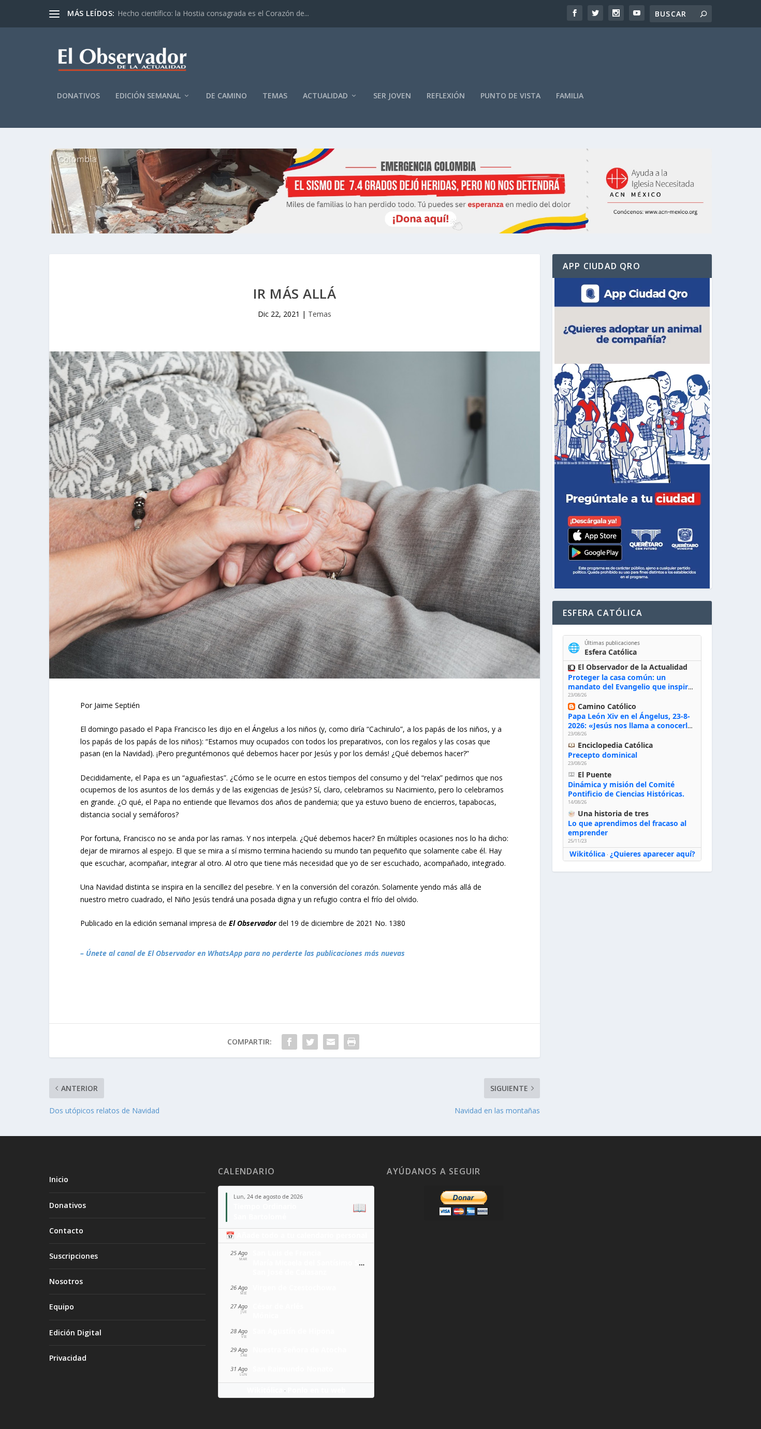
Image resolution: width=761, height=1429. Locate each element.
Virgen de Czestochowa (294, 1287)
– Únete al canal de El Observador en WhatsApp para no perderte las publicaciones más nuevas (242, 953)
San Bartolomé (259, 1216)
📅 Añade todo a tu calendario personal (296, 1235)
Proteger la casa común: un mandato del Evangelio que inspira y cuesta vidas (630, 686)
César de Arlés (278, 1306)
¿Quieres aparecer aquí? (652, 854)
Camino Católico (607, 706)
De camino (226, 96)
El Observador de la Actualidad (632, 667)
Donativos (78, 96)
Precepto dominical (602, 755)
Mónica (266, 1315)
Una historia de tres (613, 813)
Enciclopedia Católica (615, 745)
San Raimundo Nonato (293, 1369)
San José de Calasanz (290, 1272)
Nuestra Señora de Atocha (299, 1349)
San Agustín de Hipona (293, 1331)
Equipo (61, 1307)
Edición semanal (148, 96)
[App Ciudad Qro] (632, 433)
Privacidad (67, 1358)
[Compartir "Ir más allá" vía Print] (351, 1042)
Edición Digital (75, 1332)
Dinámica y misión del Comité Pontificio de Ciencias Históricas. (626, 789)
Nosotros (66, 1281)
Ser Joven (392, 96)
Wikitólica (587, 854)
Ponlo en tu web (316, 1390)
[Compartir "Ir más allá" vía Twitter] (310, 1042)
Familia (569, 96)
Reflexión (446, 96)
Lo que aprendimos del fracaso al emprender (627, 827)
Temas (274, 96)
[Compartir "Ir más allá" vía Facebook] (289, 1042)
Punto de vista (510, 96)
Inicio (58, 1179)
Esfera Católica (610, 652)
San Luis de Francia (287, 1253)
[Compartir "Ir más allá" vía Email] (330, 1042)
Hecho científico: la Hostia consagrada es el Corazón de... (213, 13)
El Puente (594, 774)
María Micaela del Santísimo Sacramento (325, 1263)
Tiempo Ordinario (265, 1206)
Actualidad (325, 96)
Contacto (66, 1230)
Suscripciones (73, 1256)
